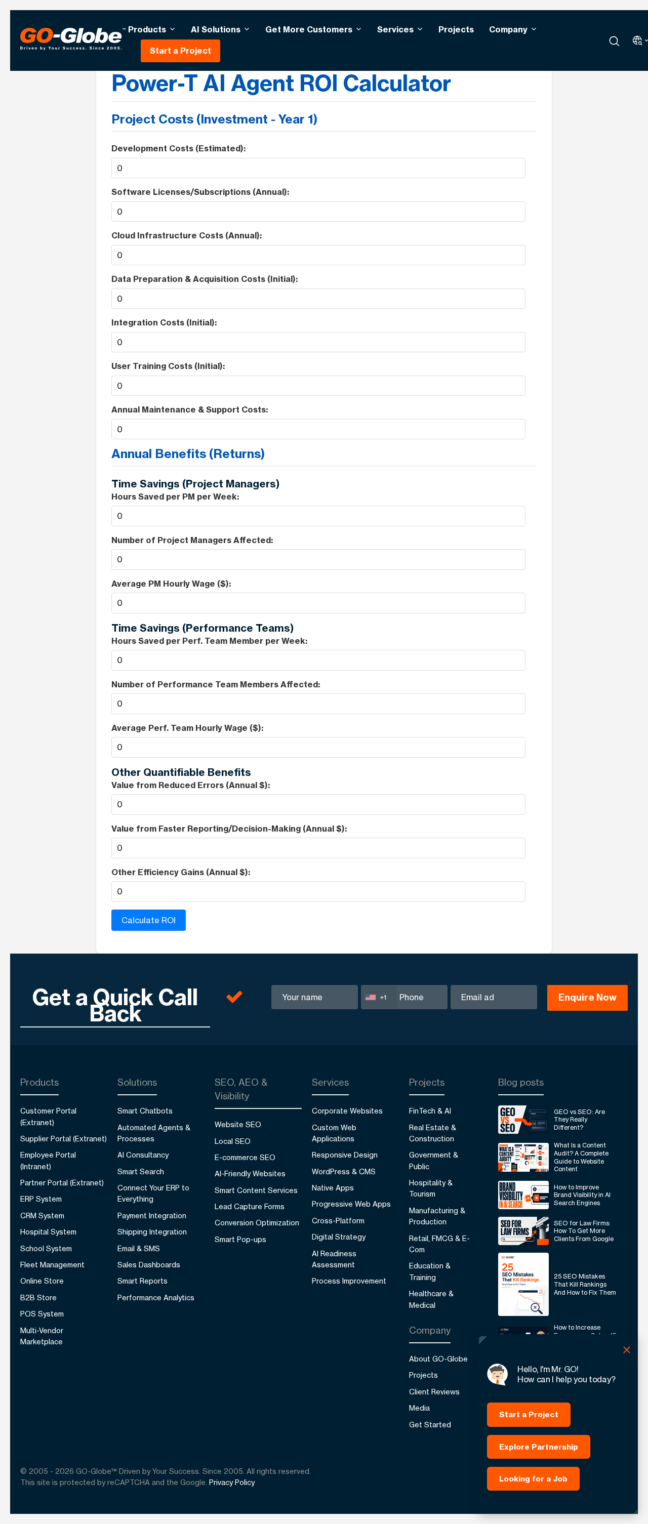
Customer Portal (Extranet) (48, 1116)
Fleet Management (52, 1264)
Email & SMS (138, 1248)
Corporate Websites (347, 1110)
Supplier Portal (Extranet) (63, 1138)
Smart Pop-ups (240, 1239)
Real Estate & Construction (432, 1133)
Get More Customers (308, 29)
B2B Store (38, 1297)
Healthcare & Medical (431, 1299)
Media (419, 1408)
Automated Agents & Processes (153, 1133)
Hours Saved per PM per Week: (175, 496)
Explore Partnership (538, 1447)
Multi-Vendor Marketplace (41, 1336)
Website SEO (238, 1124)
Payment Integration (151, 1215)
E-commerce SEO (245, 1157)
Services (395, 29)
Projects (456, 29)
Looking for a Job (533, 1479)
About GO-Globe (438, 1358)
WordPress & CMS (344, 1171)
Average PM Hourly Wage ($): (171, 584)
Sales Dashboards (148, 1264)
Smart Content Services (256, 1190)
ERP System (41, 1199)
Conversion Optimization (257, 1222)
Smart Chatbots (145, 1110)
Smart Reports (142, 1280)
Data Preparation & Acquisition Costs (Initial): (204, 279)
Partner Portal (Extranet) (62, 1182)
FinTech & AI (430, 1110)
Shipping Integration (152, 1231)
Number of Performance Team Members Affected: (215, 684)
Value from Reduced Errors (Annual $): (190, 785)
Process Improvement (349, 1280)
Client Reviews (434, 1391)
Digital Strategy (339, 1236)
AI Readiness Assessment (334, 1259)
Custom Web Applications (334, 1133)
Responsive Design (345, 1154)
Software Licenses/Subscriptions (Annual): (200, 192)
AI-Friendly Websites (250, 1173)
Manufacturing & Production (437, 1216)
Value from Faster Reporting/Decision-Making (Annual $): (229, 828)
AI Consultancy (143, 1154)
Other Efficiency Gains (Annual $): (180, 872)
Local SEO (233, 1141)
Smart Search (140, 1171)
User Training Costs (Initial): (168, 366)
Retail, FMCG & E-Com (439, 1244)
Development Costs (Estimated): (178, 148)
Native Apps (333, 1187)
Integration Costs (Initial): (164, 322)
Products (147, 29)
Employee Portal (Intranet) (48, 1160)
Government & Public (433, 1160)
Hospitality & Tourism (431, 1188)
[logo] (73, 40)
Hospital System (48, 1231)
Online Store (42, 1280)
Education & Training (430, 1271)
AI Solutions (215, 29)
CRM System (42, 1215)
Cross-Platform (338, 1220)
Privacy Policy (232, 1482)
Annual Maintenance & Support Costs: (189, 409)
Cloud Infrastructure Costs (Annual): (186, 235)
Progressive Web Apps (351, 1204)
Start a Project (180, 51)
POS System (42, 1313)
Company (508, 29)
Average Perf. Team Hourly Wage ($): (187, 728)
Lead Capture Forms (250, 1206)
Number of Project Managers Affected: (192, 540)
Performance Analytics (155, 1297)
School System (46, 1248)
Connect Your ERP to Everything (153, 1193)
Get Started (430, 1424)
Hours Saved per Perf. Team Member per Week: (209, 641)
